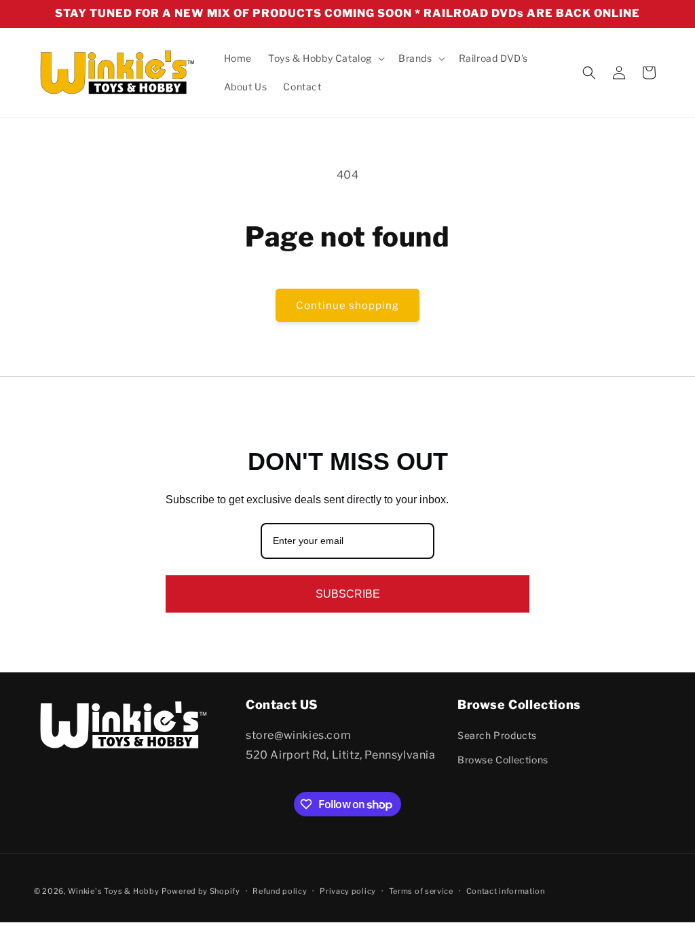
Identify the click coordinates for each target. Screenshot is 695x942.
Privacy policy (348, 891)
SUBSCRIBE (348, 594)
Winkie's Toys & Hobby (113, 891)
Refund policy (279, 891)
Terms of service (421, 891)
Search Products (497, 735)
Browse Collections (502, 759)
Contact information (505, 891)
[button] (325, 58)
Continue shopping (347, 306)
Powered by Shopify (201, 891)
